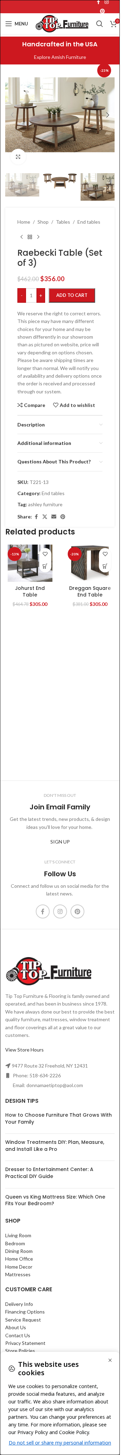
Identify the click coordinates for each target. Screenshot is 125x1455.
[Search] (100, 24)
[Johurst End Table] (30, 563)
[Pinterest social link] (102, 11)
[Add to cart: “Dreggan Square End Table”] (105, 566)
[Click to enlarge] (18, 156)
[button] (12, 115)
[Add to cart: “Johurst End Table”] (45, 566)
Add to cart (72, 295)
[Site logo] (62, 23)
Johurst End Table (30, 592)
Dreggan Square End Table (90, 592)
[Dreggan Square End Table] (90, 563)
